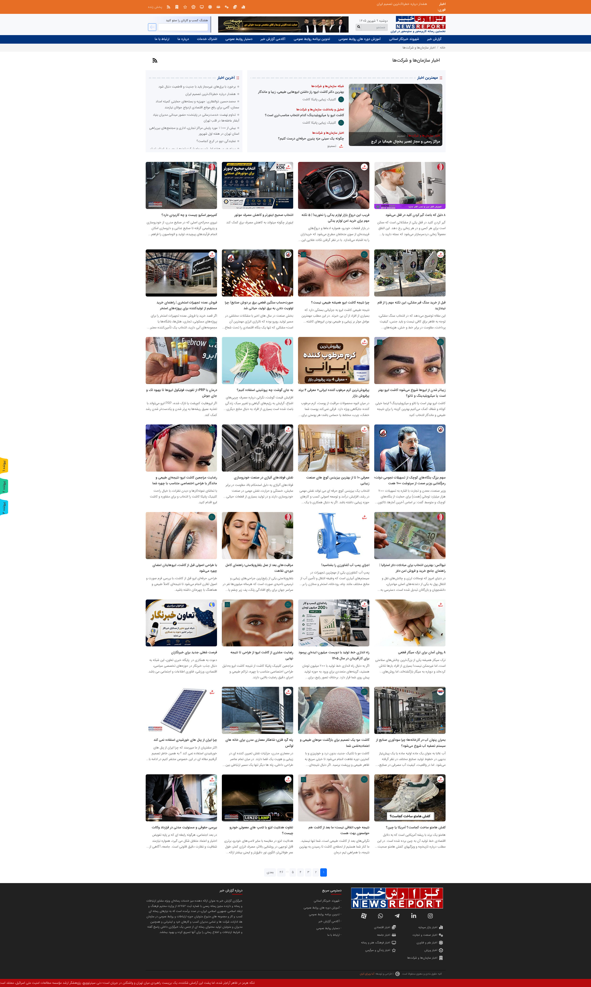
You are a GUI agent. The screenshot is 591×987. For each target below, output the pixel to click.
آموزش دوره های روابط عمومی (359, 39)
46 (281, 872)
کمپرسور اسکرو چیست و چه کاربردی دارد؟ (189, 215)
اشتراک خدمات (207, 39)
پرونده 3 (3, 508)
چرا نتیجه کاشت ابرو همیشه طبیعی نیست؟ (340, 302)
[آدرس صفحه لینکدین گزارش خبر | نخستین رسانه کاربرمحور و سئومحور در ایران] (414, 916)
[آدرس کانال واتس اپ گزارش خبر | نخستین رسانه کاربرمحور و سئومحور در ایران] (380, 916)
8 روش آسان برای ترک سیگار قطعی (422, 652)
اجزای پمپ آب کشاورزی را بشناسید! (345, 565)
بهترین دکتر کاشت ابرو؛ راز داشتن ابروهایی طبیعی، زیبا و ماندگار (301, 91)
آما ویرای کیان (367, 974)
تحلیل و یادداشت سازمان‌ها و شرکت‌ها (320, 109)
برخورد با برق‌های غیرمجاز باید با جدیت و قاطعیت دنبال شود (197, 86)
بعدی (270, 872)
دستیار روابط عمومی (238, 39)
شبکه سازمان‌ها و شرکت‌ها (327, 86)
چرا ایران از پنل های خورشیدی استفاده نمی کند (185, 739)
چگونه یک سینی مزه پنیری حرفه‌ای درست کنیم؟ (311, 138)
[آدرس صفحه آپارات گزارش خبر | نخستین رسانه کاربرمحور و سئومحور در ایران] (364, 916)
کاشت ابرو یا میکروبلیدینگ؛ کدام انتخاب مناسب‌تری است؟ (304, 115)
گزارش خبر (434, 39)
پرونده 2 (3, 486)
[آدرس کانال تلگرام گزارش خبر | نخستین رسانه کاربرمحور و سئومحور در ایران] (397, 916)
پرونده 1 (3, 465)
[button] (366, 89)
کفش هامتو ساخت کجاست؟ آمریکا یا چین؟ (416, 827)
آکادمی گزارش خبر (273, 39)
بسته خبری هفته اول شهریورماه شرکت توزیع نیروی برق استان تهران (192, 148)
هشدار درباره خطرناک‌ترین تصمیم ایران (210, 94)
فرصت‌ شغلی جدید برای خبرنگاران (194, 652)
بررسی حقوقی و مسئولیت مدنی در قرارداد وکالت (184, 827)
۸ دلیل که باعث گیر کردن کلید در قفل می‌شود (416, 215)
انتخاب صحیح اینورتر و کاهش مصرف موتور (263, 215)
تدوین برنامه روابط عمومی (312, 39)
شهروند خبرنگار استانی (404, 39)
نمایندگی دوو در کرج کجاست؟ (216, 141)
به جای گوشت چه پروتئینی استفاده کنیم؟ (265, 390)
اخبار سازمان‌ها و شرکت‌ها (328, 133)
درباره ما (183, 39)
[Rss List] (168, 6)
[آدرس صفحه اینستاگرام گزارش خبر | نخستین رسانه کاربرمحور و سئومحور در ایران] (430, 916)
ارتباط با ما (162, 39)
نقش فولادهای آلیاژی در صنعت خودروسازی (263, 477)
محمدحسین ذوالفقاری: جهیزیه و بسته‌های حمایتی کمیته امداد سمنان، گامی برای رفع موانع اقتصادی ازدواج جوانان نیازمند (349, 3)
